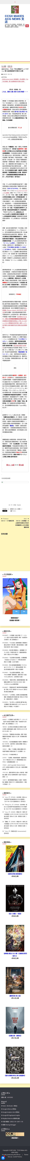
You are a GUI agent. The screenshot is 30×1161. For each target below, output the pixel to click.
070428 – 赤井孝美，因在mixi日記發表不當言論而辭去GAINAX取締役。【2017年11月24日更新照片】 (15, 799)
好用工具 (10, 66)
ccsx (6, 797)
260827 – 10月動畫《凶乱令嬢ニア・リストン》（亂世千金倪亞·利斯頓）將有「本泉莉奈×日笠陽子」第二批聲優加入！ (16, 637)
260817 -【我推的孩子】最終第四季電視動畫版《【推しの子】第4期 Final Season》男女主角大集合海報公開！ (15, 689)
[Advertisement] (15, 45)
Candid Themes (17, 1157)
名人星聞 (4, 66)
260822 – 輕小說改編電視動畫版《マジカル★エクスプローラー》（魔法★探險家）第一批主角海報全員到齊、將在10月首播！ (15, 667)
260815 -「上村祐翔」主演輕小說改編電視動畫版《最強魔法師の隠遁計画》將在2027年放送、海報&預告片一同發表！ (16, 697)
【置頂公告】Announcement (18, 831)
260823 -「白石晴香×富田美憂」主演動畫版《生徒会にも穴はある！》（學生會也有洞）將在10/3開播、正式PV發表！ (15, 660)
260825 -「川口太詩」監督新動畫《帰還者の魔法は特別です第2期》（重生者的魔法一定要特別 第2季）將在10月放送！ (15, 645)
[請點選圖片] (15, 1136)
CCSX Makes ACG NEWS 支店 (14, 18)
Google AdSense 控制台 (9, 1109)
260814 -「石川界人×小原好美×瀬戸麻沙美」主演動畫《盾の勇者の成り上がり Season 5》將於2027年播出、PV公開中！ (16, 704)
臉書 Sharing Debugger (9, 1125)
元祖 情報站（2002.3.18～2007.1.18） (13, 1121)
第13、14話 (10, 465)
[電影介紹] (15, 871)
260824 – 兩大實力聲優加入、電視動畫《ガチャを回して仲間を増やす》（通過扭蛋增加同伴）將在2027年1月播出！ (15, 652)
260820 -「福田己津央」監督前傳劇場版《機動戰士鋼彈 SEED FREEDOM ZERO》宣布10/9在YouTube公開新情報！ (15, 682)
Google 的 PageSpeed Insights (11, 1115)
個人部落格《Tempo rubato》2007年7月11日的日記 (14, 310)
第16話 (21, 465)
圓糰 (6, 821)
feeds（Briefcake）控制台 (10, 1106)
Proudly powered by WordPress (11, 1154)
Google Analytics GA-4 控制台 (11, 1112)
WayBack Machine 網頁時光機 (11, 1118)
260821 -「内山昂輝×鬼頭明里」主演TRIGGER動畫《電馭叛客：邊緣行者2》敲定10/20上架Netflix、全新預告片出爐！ (15, 675)
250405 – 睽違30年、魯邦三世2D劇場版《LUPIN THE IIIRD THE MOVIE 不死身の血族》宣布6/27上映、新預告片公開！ (16, 814)
